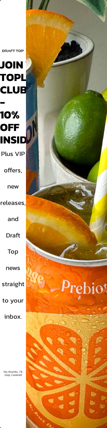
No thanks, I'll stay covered (13, 373)
